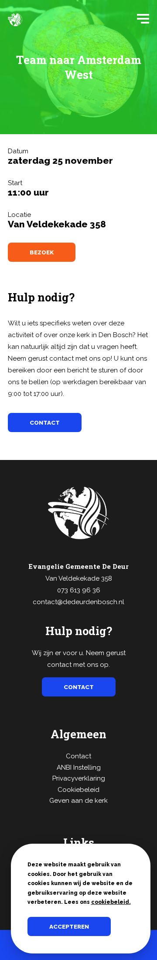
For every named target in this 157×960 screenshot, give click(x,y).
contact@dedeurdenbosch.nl (78, 602)
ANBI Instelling (79, 767)
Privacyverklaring (78, 778)
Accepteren (69, 926)
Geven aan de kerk (78, 801)
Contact (78, 756)
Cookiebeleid (78, 790)
